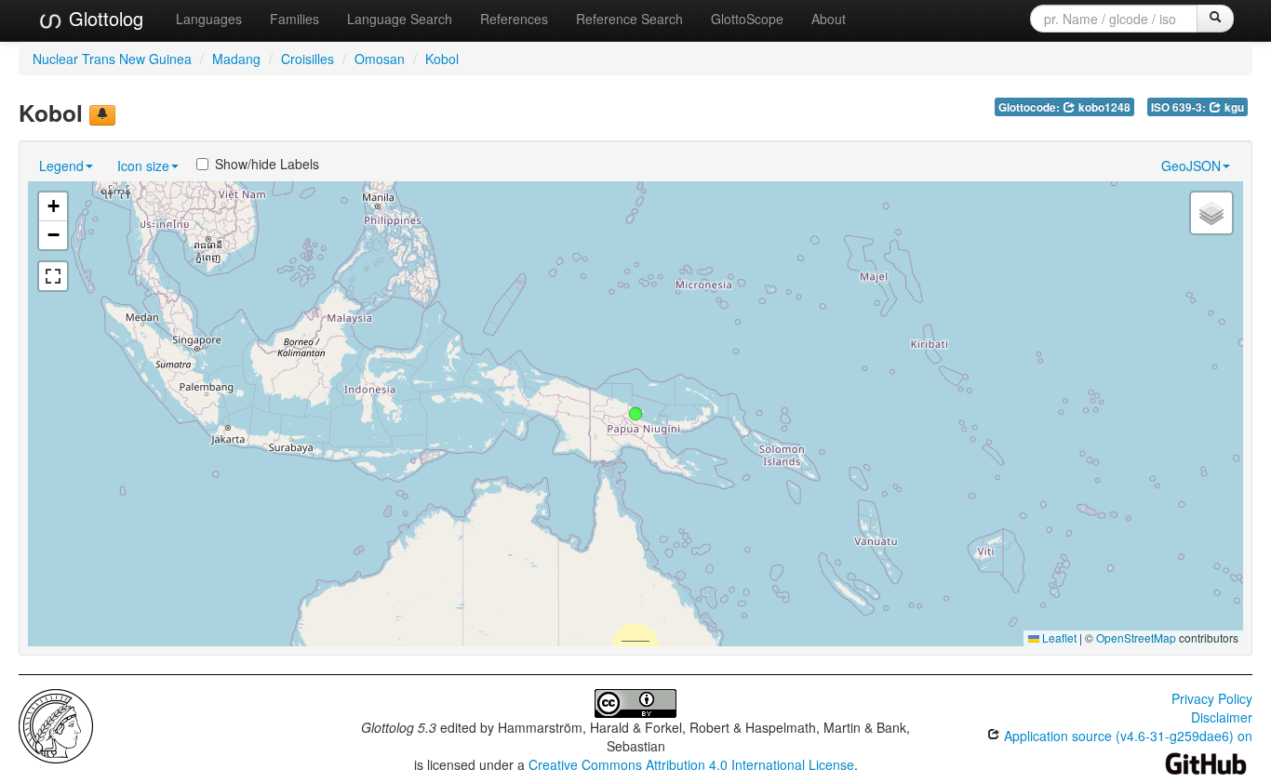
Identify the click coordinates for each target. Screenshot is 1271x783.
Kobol (442, 58)
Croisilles (307, 58)
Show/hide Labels (267, 163)
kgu (1233, 107)
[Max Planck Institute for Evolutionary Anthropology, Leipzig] (56, 724)
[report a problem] (102, 115)
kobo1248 (1103, 107)
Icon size (143, 165)
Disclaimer (1221, 717)
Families (294, 18)
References (514, 18)
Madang (236, 58)
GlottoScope (747, 18)
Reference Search (629, 18)
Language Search (399, 18)
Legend (61, 165)
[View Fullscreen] (53, 276)
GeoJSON (1191, 165)
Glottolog (103, 18)
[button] (635, 414)
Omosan (380, 58)
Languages (209, 18)
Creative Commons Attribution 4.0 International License (691, 764)
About (828, 18)
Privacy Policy (1211, 698)
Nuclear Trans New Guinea (112, 58)
